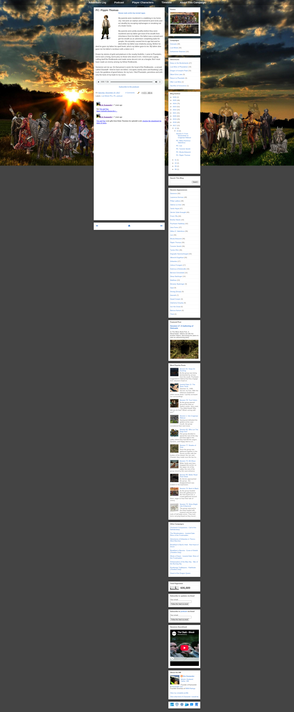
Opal (172, 288)
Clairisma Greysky (176, 303)
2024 (175, 103)
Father (183, 681)
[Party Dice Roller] (182, 706)
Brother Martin (175, 220)
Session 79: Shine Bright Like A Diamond (189, 505)
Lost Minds (174, 48)
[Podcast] (177, 706)
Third (172, 314)
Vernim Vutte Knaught (178, 212)
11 (176, 160)
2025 (175, 100)
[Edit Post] (138, 93)
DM (187, 681)
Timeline (167, 2)
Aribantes (173, 261)
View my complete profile (179, 693)
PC (115, 96)
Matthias (173, 280)
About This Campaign (192, 2)
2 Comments (130, 93)
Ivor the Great (175, 307)
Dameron (173, 193)
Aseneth (173, 295)
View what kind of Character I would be (184, 697)
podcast (119, 96)
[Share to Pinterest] (151, 93)
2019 (175, 119)
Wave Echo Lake (176, 74)
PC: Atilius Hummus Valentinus (183, 142)
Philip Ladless (175, 201)
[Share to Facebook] (149, 93)
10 (176, 163)
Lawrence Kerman (177, 197)
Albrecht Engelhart (177, 257)
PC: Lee (179, 146)
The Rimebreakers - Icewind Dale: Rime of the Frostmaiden (182, 534)
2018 (175, 122)
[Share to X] (147, 93)
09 (176, 166)
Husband (190, 679)
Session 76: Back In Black (189, 488)
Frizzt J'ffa (174, 216)
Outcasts (173, 44)
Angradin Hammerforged (179, 254)
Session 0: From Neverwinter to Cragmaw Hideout (183, 135)
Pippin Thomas (175, 242)
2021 (175, 113)
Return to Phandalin (177, 78)
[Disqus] (129, 130)
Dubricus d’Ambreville (178, 269)
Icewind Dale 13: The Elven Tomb (187, 385)
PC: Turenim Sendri (183, 149)
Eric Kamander (188, 676)
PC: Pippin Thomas (107, 10)
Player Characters (142, 2)
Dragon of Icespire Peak (179, 71)
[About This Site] (192, 706)
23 (178, 131)
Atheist (183, 679)
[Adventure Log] (196, 706)
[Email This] (142, 93)
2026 (175, 97)
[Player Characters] (187, 706)
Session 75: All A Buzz (188, 461)
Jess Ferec (174, 227)
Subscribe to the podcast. (129, 87)
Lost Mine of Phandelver (179, 67)
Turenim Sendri (175, 246)
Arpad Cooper (175, 299)
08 (176, 169)
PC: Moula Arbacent (183, 152)
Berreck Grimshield (177, 273)
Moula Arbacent (176, 239)
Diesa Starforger (176, 276)
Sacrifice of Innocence (178, 86)
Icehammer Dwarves (177, 51)
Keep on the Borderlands (179, 63)
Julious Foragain (176, 265)
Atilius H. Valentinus (177, 231)
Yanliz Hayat (174, 208)
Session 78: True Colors (188, 400)
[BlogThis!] (145, 93)
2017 (175, 125)
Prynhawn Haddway (177, 223)
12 (176, 128)
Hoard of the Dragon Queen (180, 573)
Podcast (119, 2)
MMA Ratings (190, 688)
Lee (171, 235)
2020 (175, 116)
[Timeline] (172, 706)
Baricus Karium (175, 310)
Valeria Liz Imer (175, 205)
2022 (175, 110)
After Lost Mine (175, 82)
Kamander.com (177, 687)
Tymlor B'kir (174, 250)
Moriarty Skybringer (177, 284)
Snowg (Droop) (175, 291)
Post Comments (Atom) (134, 235)
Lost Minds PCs (107, 96)
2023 (175, 107)
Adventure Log (97, 2)
